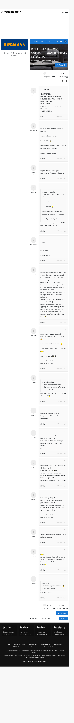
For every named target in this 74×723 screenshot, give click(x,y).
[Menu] (66, 11)
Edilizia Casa (17, 647)
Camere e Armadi (45, 644)
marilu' (33, 382)
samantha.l (51, 60)
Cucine (9, 644)
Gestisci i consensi (40, 661)
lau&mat (33, 336)
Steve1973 (43, 60)
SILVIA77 (33, 95)
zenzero (44, 89)
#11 (65, 461)
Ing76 (33, 274)
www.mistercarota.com (48, 136)
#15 (65, 577)
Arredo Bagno (32, 644)
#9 (65, 409)
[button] (65, 73)
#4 (65, 186)
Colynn (33, 467)
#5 (65, 238)
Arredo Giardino (28, 647)
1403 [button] (61, 73)
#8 (65, 376)
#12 (65, 493)
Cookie (30, 661)
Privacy (25, 661)
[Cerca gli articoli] (63, 12)
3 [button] (50, 73)
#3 (65, 166)
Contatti (39, 647)
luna (33, 536)
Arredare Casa (57, 644)
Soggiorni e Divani (19, 644)
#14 (65, 550)
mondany (33, 130)
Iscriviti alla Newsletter (51, 647)
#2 (65, 124)
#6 (65, 268)
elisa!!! (33, 415)
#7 (65, 329)
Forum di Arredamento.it (11, 12)
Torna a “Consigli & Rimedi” (41, 618)
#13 (65, 530)
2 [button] (47, 73)
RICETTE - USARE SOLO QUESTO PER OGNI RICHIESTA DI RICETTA (49, 52)
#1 (65, 89)
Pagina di (49, 77)
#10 (65, 431)
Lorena (33, 584)
